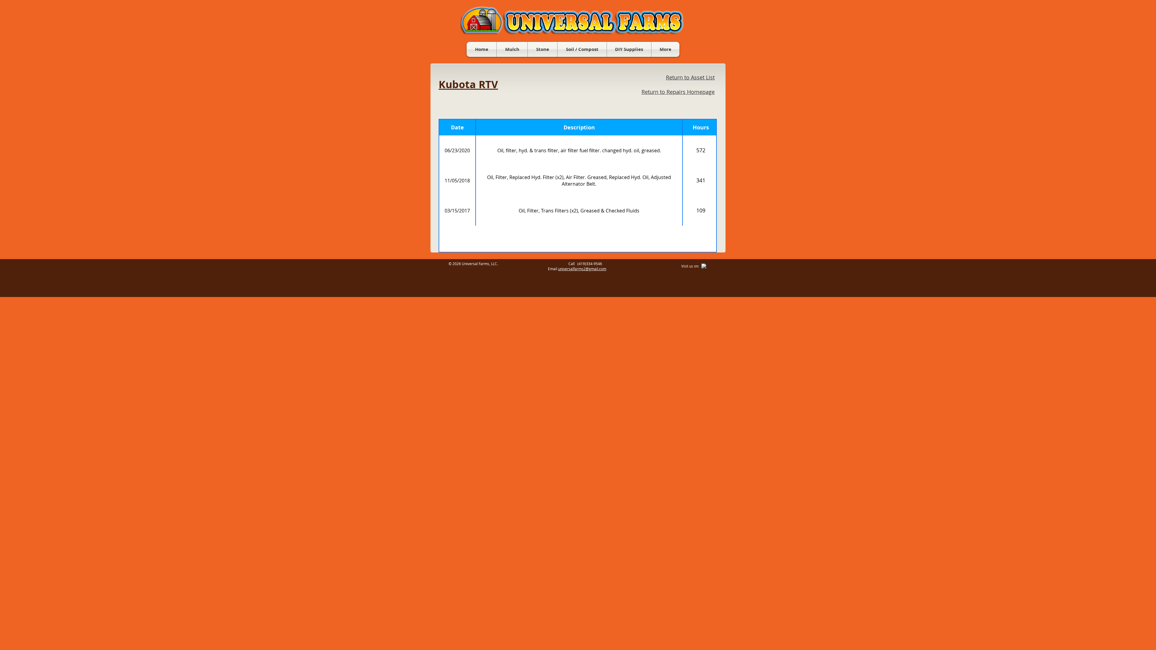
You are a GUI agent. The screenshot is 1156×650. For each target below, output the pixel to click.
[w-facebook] (704, 266)
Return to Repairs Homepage (678, 91)
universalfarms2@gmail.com (582, 268)
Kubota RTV (468, 84)
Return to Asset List (690, 77)
